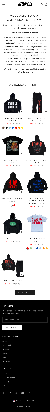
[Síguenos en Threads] (16, 393)
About (4, 341)
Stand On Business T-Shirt (37, 240)
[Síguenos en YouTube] (22, 393)
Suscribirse (12, 328)
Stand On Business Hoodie (13, 119)
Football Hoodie (12, 239)
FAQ (4, 357)
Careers (5, 349)
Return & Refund (8, 377)
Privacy (5, 373)
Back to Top (25, 292)
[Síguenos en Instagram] (10, 393)
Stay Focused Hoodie (13, 198)
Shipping (5, 382)
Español (31, 401)
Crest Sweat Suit (13, 281)
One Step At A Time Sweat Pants (37, 119)
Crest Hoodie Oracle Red (37, 161)
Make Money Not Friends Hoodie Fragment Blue (37, 200)
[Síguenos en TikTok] (29, 393)
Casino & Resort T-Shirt (13, 161)
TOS (4, 386)
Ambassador (7, 345)
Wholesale (6, 361)
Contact (5, 353)
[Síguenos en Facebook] (3, 393)
